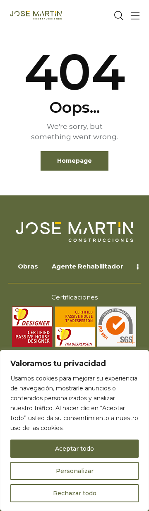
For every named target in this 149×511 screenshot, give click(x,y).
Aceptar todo (74, 448)
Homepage (74, 160)
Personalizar (75, 471)
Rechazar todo (74, 493)
